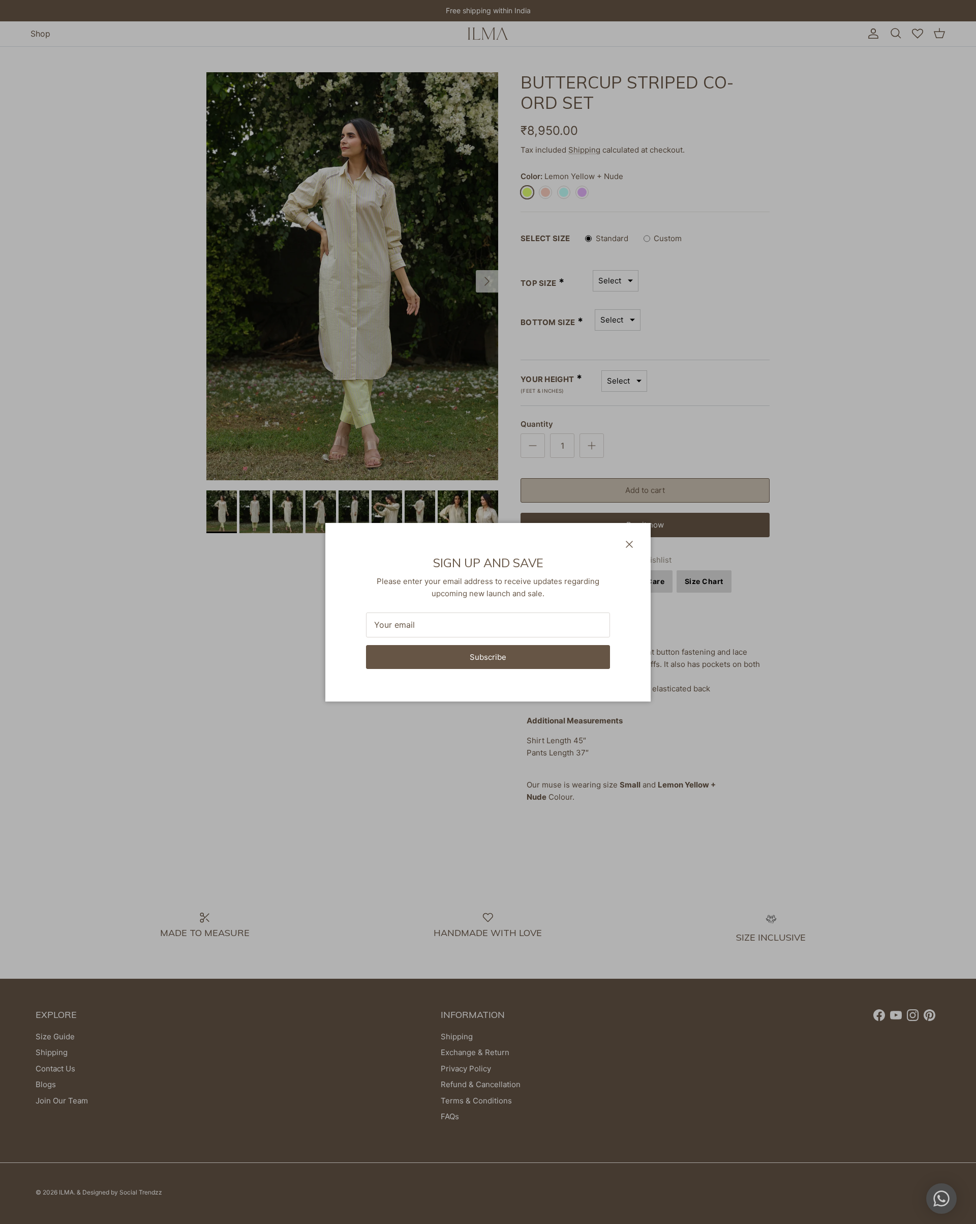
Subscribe (488, 657)
